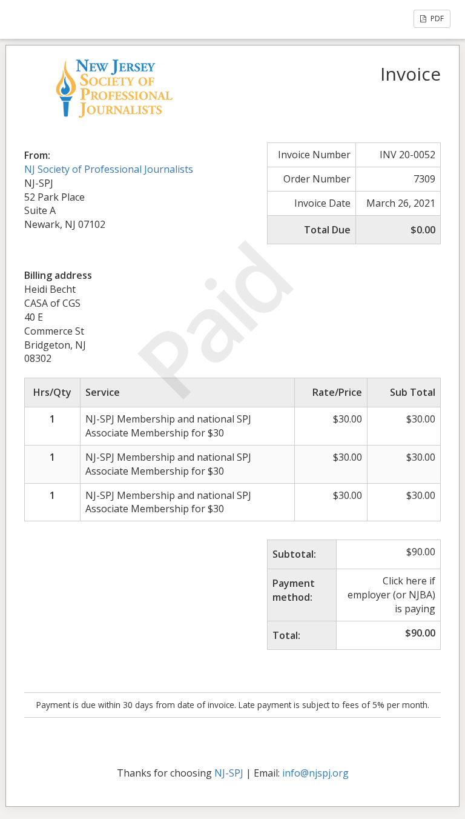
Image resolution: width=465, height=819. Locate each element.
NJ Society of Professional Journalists (108, 169)
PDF (436, 18)
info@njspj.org (315, 773)
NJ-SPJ (228, 773)
